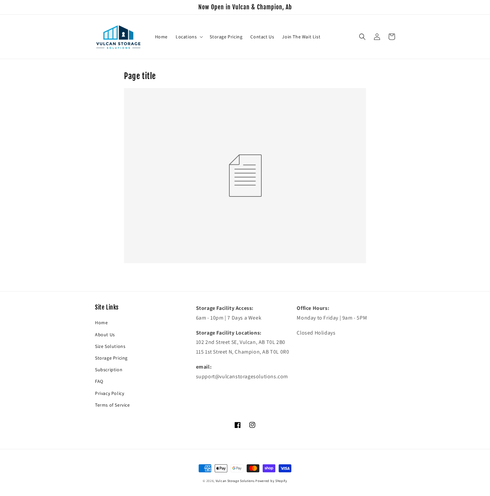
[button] (189, 37)
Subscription (108, 370)
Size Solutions (110, 346)
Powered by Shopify (271, 481)
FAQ (99, 381)
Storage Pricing (111, 358)
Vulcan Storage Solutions (235, 481)
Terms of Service (112, 405)
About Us (105, 335)
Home (101, 323)
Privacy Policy (109, 393)
